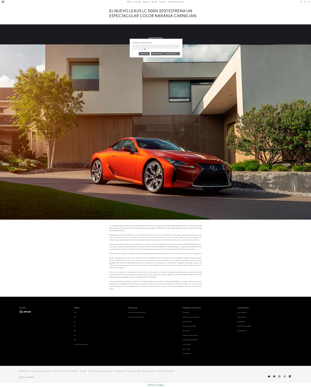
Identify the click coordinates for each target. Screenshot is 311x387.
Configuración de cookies (171, 53)
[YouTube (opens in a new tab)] (269, 376)
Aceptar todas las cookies (156, 53)
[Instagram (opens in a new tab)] (279, 376)
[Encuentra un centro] (301, 2)
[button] (6, 2)
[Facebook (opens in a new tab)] (274, 376)
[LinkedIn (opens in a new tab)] (290, 376)
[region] (156, 48)
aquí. (145, 49)
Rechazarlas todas (144, 53)
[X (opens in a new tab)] (284, 376)
